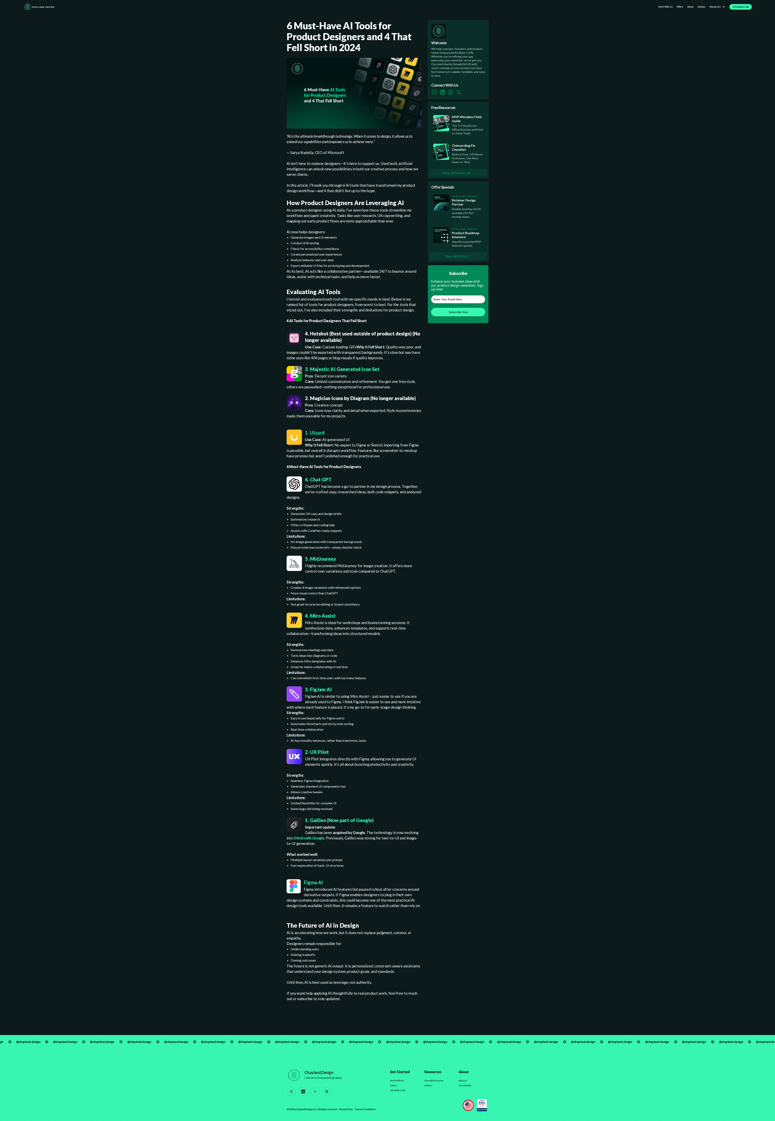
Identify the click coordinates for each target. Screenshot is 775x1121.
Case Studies (465, 1085)
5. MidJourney (320, 559)
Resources (715, 6)
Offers (680, 6)
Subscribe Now (458, 312)
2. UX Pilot (317, 752)
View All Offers (456, 256)
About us (463, 1080)
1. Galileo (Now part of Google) (339, 820)
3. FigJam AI (318, 689)
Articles (701, 6)
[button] (716, 7)
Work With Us (665, 6)
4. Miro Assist (320, 616)
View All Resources (457, 173)
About (690, 6)
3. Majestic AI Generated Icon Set (342, 369)
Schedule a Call (740, 6)
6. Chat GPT (318, 479)
